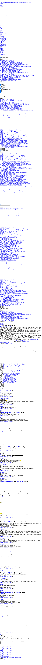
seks (8, 342)
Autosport (1, 26)
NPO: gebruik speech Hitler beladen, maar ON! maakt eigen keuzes (13, 222)
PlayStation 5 (2, 40)
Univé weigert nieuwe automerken (7, 262)
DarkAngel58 (19, 508)
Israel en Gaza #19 (4, 294)
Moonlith (1, 605)
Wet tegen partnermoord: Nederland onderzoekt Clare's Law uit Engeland (14, 225)
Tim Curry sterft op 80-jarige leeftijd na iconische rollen (11, 62)
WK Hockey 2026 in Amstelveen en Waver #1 (9, 301)
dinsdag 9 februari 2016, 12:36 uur (6, 547)
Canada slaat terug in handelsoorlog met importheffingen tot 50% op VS (14, 128)
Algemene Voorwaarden (4, 657)
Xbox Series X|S (3, 39)
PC (0, 35)
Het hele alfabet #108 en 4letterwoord (8, 245)
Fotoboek (1, 49)
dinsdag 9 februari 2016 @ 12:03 (7, 572)
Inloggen (1, 3)
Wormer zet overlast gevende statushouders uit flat (10, 71)
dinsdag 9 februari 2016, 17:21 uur (6, 607)
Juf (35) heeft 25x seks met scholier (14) (10, 380)
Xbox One (2, 37)
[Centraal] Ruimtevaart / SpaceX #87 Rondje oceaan (10, 295)
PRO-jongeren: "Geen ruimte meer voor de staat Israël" (11, 242)
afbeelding (2, 593)
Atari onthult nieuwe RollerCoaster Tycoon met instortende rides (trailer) (14, 64)
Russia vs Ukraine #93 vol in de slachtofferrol (9, 257)
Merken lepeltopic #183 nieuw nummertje (8, 232)
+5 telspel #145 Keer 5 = (5, 210)
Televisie (1, 20)
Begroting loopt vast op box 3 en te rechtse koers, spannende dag (12, 221)
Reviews (20, 2)
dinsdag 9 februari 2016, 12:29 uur (6, 536)
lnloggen (1, 452)
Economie (2, 12)
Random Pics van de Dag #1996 (7, 60)
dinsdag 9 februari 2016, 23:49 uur (6, 632)
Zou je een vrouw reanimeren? (6, 289)
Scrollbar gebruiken (4, 57)
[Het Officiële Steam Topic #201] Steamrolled (9, 303)
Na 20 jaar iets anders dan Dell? (7, 296)
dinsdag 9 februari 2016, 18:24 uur (6, 616)
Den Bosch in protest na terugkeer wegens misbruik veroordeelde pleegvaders (15, 135)
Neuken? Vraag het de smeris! (8, 377)
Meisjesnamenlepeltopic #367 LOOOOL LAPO (10, 246)
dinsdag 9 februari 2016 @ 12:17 (7, 508)
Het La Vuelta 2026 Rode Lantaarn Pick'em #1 (9, 258)
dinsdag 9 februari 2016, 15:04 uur (6, 597)
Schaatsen (1, 29)
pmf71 (1, 549)
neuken (5, 342)
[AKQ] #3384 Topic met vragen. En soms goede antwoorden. (12, 228)
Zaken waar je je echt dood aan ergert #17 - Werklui (10, 304)
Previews (23, 2)
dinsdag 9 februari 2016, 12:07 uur (6, 470)
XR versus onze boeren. (5, 171)
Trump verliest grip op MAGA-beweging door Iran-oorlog (11, 126)
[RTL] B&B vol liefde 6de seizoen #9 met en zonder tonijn (11, 248)
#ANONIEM (2, 578)
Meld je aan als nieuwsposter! (29, 347)
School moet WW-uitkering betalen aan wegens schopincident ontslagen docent (15, 134)
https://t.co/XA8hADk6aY (34, 339)
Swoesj (2, 101)
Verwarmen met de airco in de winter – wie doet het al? (11, 235)
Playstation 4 (2, 36)
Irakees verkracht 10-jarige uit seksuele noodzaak (11, 373)
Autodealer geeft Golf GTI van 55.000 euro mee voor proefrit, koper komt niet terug (16, 131)
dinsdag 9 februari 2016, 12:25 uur (6, 517)
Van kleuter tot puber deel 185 (6, 224)
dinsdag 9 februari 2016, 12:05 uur (6, 442)
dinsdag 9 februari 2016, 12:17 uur (6, 496)
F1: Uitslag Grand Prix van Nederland (8, 80)
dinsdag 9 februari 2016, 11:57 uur (6, 390)
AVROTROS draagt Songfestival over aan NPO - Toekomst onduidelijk (14, 76)
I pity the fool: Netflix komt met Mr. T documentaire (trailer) (12, 176)
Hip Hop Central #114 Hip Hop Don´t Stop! (9, 274)
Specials (26, 2)
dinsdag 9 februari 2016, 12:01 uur (6, 415)
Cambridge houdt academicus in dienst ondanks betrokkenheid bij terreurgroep (15, 104)
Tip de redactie (2, 54)
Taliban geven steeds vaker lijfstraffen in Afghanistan (10, 137)
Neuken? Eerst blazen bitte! (7, 376)
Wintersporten (2, 30)
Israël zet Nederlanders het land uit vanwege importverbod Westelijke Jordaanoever (16, 168)
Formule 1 (2, 25)
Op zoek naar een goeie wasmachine (7, 292)
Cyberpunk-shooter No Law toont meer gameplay (10, 107)
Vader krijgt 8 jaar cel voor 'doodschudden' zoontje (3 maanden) (12, 132)
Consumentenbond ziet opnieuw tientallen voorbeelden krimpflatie (13, 179)
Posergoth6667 (2, 538)
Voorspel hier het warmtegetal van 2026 (8, 237)
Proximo (1, 529)
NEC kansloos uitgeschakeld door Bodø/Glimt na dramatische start (13, 122)
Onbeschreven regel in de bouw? (7, 239)
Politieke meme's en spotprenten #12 (8, 252)
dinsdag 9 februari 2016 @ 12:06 (7, 481)
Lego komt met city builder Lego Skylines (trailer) (10, 65)
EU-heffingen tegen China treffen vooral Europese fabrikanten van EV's (13, 213)
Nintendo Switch (3, 38)
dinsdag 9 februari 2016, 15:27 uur (6, 603)
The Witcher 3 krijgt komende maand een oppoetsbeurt (10, 121)
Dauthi (1, 417)
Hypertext (1, 584)
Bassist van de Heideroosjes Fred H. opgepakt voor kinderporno (12, 302)
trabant (1, 519)
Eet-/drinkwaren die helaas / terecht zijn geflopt (9, 233)
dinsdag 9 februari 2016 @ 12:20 (7, 521)
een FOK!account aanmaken (5, 639)
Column (2, 91)
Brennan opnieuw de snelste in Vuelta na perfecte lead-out (11, 100)
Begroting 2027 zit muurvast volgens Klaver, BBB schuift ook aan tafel (14, 141)
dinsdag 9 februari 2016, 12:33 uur (6, 542)
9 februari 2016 (26, 341)
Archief (29, 2)
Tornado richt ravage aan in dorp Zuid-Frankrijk (9, 267)
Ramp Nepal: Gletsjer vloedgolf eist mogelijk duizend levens (12, 240)
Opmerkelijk (2, 324)
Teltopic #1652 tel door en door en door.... (8, 212)
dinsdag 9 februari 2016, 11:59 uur (6, 408)
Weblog (4, 2)
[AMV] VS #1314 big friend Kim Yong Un (9, 255)
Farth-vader (2, 630)
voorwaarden (9, 643)
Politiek (1, 13)
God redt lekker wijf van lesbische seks (9, 375)
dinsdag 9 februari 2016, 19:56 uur (6, 628)
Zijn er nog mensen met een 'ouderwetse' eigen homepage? (11, 290)
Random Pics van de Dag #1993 (7, 74)
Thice (1, 634)
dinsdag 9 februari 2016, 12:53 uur (6, 568)
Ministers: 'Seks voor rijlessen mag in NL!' (10, 381)
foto (0, 454)
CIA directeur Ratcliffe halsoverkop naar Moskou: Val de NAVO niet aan (14, 214)
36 (0, 344)
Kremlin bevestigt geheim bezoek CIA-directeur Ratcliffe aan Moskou (13, 117)
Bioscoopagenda (3, 22)
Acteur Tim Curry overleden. (6, 280)
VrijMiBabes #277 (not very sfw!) (7, 169)
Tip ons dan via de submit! (32, 346)
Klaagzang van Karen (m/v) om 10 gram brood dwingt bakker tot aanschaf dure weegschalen (17, 75)
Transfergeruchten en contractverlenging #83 (9, 250)
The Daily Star (9, 343)
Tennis (1, 27)
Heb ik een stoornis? (5, 284)
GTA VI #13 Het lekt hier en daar (7, 265)
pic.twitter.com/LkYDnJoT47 (21, 340)
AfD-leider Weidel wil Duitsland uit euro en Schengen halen (12, 211)
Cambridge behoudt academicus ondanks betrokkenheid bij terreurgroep (14, 293)
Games (1, 34)
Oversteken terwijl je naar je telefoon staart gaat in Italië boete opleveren (14, 72)
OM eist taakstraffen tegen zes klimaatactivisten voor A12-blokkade (13, 103)
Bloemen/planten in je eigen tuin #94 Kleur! (9, 300)
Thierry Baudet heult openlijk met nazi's (8, 275)
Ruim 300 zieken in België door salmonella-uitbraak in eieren (12, 127)
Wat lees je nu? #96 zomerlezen (7, 263)
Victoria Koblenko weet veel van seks (9, 378)
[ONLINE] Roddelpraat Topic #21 (7, 297)
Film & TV (2, 41)
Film (1, 19)
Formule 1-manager (3, 33)
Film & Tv (3, 87)
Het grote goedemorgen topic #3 (7, 226)
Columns (16, 2)
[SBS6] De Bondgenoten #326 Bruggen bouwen (10, 209)
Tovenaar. (1, 599)
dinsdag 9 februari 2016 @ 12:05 (7, 551)
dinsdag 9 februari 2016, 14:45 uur (6, 582)
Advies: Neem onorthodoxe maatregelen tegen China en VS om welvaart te (14, 216)
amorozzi (18, 592)
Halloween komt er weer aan (6, 273)
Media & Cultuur (3, 21)
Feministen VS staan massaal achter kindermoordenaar (11, 63)
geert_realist (2, 472)
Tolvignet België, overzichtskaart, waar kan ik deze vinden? (11, 287)
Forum (1, 2)
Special (2, 93)
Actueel (1, 9)
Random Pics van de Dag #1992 (7, 78)
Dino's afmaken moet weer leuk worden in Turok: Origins (11, 106)
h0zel (1, 440)
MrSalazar (2, 544)
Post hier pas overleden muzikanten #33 (8, 272)
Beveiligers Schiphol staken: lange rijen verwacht (10, 144)
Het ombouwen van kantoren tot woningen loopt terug (11, 178)
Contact (1, 51)
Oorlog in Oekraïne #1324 (6, 261)
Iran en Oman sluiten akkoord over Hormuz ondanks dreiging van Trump (14, 118)
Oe (0, 410)
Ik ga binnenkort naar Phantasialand (7, 281)
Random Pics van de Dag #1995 (7, 61)
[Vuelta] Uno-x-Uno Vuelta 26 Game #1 (8, 236)
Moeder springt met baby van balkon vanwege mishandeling (12, 299)
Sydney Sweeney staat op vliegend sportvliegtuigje (10, 70)
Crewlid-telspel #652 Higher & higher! (8, 244)
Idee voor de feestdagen (5, 305)
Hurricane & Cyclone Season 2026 (7, 259)
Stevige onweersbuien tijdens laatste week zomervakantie (11, 105)
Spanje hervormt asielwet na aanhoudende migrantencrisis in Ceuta (13, 125)
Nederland (2, 10)
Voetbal (1, 24)
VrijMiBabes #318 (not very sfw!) (7, 73)
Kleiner (2, 385)
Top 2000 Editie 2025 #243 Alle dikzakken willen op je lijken (12, 251)
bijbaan (1, 342)
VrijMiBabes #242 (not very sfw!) (7, 198)
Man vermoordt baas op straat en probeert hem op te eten (11, 69)
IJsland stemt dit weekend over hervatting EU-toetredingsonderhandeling (14, 140)
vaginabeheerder (3, 464)
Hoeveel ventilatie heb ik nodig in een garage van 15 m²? (11, 285)
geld (3, 342)
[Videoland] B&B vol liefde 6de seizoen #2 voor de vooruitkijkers (13, 223)
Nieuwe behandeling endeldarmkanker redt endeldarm (10, 79)
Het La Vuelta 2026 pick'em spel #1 (8, 260)
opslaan (1, 59)
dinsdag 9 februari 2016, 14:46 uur (6, 588)
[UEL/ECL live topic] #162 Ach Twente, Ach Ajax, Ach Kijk (12, 256)
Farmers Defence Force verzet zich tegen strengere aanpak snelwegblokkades (15, 161)
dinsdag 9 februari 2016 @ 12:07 (7, 500)
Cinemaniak (2, 433)
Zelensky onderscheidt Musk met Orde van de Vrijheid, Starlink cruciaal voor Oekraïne (16, 110)
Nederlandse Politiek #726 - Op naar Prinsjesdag (10, 231)
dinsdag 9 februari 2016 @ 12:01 (7, 446)
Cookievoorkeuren (18, 657)
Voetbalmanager (3, 32)
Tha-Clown (2, 423)
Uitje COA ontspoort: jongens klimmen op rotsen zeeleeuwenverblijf (13, 136)
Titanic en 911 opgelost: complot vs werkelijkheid (10, 254)
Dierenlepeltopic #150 (5, 238)
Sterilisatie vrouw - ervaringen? (7, 279)
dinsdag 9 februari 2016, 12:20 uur (6, 503)
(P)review (2, 92)
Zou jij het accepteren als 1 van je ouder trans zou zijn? (11, 283)
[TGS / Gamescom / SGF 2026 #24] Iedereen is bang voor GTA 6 (13, 282)
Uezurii (1, 406)
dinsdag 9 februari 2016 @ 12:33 (7, 560)
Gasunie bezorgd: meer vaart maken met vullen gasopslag (11, 264)
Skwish (1, 609)
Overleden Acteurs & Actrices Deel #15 (8, 266)
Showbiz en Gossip (3, 17)
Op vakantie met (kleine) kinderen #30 (8, 227)
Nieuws (13, 2)
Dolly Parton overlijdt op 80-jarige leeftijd (8, 68)
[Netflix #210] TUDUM (6, 288)
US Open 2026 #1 (4, 278)
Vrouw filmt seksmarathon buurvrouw (9, 379)
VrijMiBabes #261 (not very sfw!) (7, 173)
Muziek (1, 18)
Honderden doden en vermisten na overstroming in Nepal (11, 230)
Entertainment (3, 85)
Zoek (6, 2)
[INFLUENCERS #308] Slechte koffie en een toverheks (11, 208)
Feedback (1, 53)
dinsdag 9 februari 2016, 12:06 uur (6, 456)
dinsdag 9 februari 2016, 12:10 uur (6, 476)
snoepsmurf (2, 618)
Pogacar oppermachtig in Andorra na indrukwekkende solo (11, 130)
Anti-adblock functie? (5, 247)
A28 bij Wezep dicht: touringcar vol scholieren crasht (10, 77)
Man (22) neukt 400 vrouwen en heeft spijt (10, 374)
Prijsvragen (2, 50)
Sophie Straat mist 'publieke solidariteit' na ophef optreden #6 (12, 286)
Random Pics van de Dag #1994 (7, 67)
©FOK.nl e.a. (2, 659)
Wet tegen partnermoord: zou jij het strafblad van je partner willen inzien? (14, 111)
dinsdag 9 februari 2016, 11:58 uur (6, 396)
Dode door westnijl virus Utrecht (7, 276)
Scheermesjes (3, 277)
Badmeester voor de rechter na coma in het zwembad (10, 234)
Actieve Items (9, 2)
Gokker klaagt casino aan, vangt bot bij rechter (9, 133)
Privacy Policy (11, 657)
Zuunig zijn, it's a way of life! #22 (7, 253)
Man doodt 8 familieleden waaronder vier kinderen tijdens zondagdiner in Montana (15, 66)
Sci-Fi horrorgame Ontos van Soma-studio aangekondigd (11, 108)
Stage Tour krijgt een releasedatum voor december (10, 115)
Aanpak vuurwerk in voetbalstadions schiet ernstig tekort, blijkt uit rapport (14, 143)
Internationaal (2, 11)
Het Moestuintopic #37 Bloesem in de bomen (9, 220)
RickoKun (18, 412)
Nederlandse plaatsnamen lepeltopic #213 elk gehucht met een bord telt (14, 229)
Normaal (2, 384)
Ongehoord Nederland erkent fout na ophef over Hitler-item (11, 124)
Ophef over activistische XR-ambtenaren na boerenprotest (11, 180)
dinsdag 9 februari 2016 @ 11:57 (7, 412)
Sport (1, 23)
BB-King (1, 458)
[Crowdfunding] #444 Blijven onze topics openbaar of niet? (12, 215)
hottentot (1, 444)
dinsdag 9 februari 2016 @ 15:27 (7, 623)
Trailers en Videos (3, 44)
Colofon (1, 52)
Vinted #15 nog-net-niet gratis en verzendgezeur (10, 268)
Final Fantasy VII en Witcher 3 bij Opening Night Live (10, 193)
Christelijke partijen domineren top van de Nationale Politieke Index (13, 142)
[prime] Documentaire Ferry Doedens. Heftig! (9, 249)
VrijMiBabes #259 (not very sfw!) (7, 174)
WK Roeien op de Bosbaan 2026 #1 (7, 298)
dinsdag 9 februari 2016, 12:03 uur (6, 438)
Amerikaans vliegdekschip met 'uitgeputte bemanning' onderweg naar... (13, 291)
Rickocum (2, 392)
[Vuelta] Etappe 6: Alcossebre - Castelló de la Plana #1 (10, 243)
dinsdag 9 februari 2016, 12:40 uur (6, 563)
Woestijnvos (2, 570)
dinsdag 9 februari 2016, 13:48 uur (6, 576)
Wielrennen (2, 28)
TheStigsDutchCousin (4, 398)
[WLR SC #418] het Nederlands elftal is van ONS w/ (11, 241)
